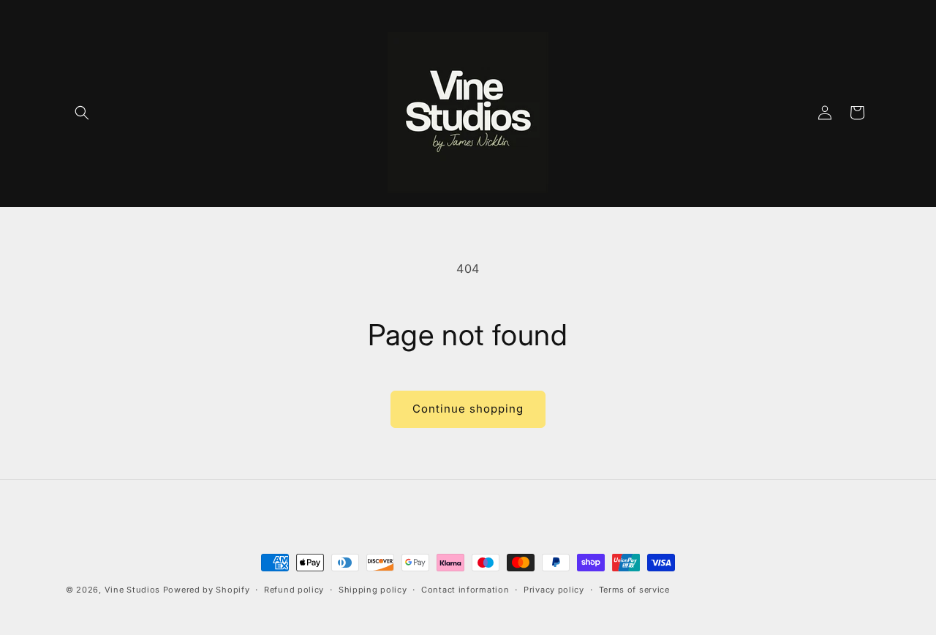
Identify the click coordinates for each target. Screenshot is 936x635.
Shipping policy (373, 590)
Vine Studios (132, 590)
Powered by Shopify (206, 590)
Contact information (465, 590)
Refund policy (294, 590)
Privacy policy (554, 590)
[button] (82, 113)
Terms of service (634, 590)
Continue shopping (468, 409)
